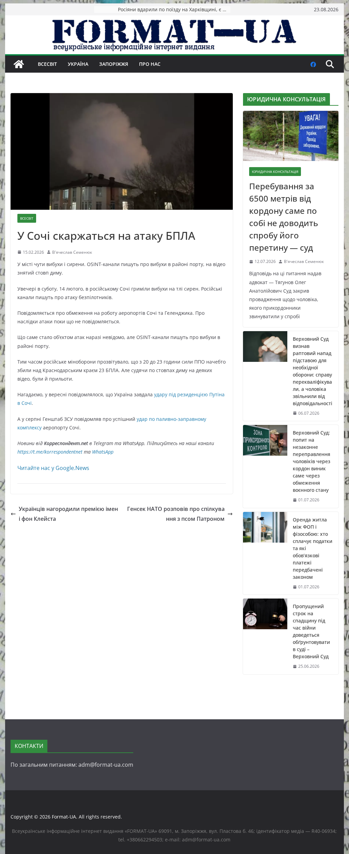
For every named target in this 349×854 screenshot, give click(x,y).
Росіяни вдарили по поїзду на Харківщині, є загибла (174, 9)
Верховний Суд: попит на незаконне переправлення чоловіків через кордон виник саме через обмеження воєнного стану (311, 461)
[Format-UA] (18, 64)
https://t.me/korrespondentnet (49, 451)
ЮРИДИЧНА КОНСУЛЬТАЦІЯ (275, 171)
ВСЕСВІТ (47, 64)
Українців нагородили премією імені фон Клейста (68, 513)
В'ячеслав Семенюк (72, 252)
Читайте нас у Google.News (53, 468)
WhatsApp (102, 451)
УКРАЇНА (78, 64)
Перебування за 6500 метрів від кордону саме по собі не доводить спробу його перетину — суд (283, 216)
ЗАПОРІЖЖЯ (113, 64)
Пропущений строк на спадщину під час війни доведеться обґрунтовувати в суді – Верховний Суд (311, 631)
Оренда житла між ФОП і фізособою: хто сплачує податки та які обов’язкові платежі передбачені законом (312, 548)
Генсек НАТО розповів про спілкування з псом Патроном (176, 513)
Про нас (150, 64)
